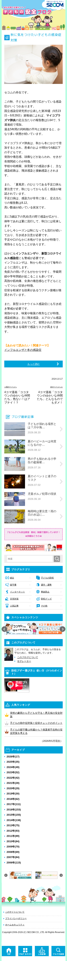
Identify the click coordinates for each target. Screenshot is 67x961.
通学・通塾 (46, 585)
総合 (12, 578)
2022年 (13, 777)
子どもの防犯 (47, 578)
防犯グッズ (46, 599)
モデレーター (24, 661)
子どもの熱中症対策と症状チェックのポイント (36, 723)
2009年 (13, 846)
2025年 (13, 761)
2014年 (14, 820)
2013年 (13, 825)
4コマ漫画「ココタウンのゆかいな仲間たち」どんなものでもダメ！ (50, 397)
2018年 (13, 799)
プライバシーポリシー (16, 918)
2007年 (13, 857)
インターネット (17, 592)
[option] (33, 629)
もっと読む (33, 364)
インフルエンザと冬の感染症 (22, 349)
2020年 (13, 788)
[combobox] (30, 559)
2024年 (13, 767)
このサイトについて (14, 912)
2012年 (13, 830)
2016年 (14, 809)
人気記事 (14, 606)
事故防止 (45, 592)
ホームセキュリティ (14, 924)
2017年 (14, 804)
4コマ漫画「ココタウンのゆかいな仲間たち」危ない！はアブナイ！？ (17, 397)
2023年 (13, 772)
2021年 (13, 783)
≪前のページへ (10, 387)
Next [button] (62, 629)
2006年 (14, 862)
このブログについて (27, 657)
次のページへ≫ (56, 387)
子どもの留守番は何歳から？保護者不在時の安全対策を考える (36, 731)
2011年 (13, 836)
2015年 (14, 814)
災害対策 (14, 599)
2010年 (13, 841)
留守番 (13, 585)
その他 (44, 606)
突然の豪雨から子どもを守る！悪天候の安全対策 (36, 714)
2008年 (13, 852)
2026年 (13, 756)
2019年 (13, 793)
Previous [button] (4, 629)
